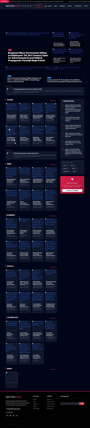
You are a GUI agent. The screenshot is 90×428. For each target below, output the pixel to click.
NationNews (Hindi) (38, 6)
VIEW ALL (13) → (53, 267)
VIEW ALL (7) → (53, 318)
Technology (78, 6)
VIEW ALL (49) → (53, 100)
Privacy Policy (50, 401)
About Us (49, 399)
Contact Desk (50, 406)
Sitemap (82, 424)
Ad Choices (50, 408)
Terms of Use (50, 404)
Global (49, 6)
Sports (70, 6)
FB (10, 415)
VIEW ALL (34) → (53, 164)
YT (7, 415)
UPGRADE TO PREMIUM (72, 190)
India (55, 6)
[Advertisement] (45, 21)
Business (62, 6)
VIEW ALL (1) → (53, 369)
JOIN (81, 403)
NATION (13, 6)
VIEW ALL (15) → (53, 215)
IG (13, 415)
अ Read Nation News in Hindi (13, 408)
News (86, 6)
